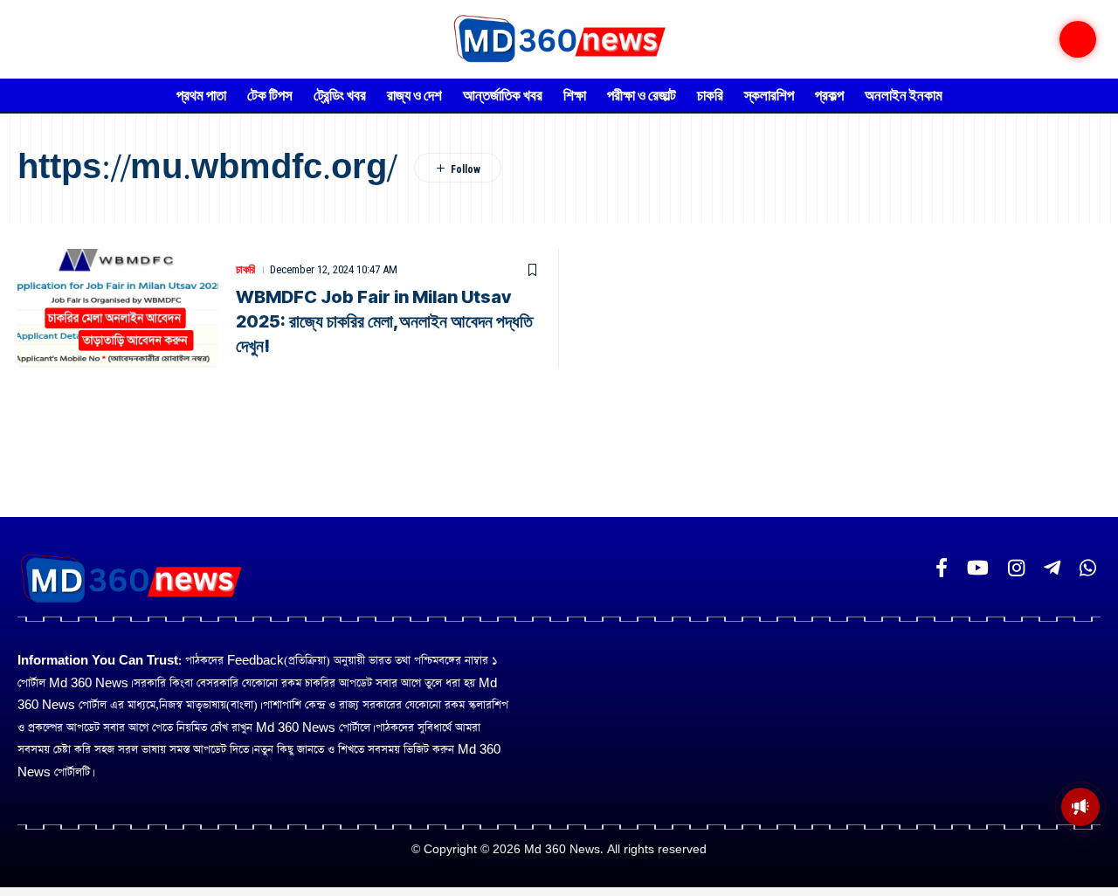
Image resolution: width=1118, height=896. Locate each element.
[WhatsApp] (1088, 568)
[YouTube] (978, 568)
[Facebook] (941, 568)
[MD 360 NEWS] (558, 39)
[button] (1077, 39)
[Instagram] (1016, 568)
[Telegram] (1052, 568)
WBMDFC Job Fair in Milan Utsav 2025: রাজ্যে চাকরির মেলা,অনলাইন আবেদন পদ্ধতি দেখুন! (384, 321)
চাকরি (245, 269)
